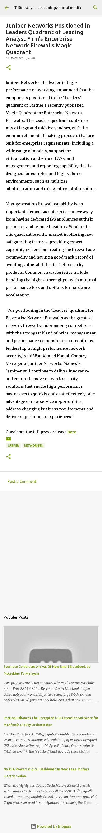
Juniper (13, 445)
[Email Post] (8, 440)
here (71, 431)
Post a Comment (22, 481)
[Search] (95, 7)
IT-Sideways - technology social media (47, 7)
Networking (33, 445)
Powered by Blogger (53, 826)
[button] (8, 68)
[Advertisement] (51, 549)
